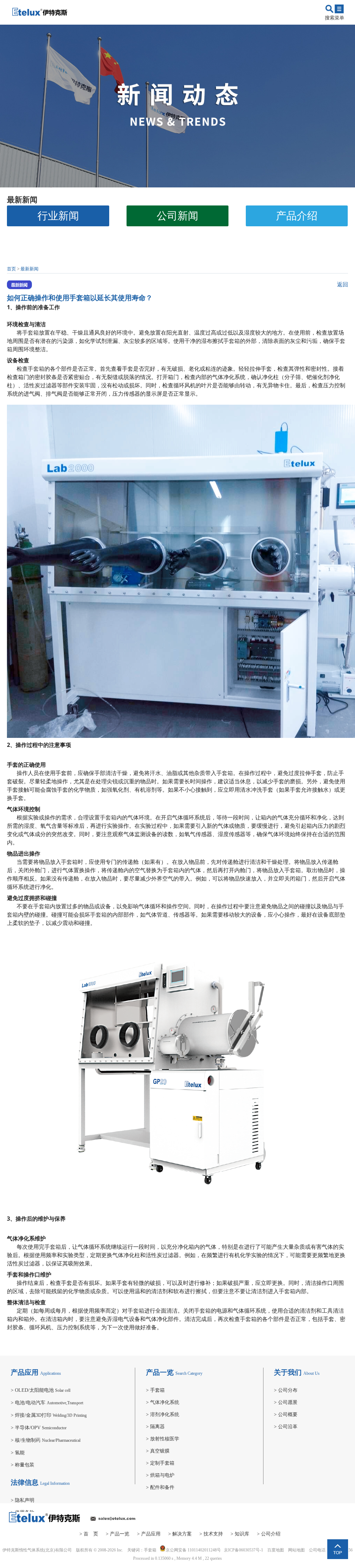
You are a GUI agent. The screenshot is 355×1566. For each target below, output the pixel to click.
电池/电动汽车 (47, 1402)
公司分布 (285, 1390)
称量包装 (22, 1464)
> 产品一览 (117, 1533)
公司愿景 (285, 1402)
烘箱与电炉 (160, 1475)
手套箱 (30, 332)
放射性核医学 (162, 1438)
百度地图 (275, 1550)
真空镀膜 (158, 1451)
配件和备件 (160, 1487)
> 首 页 (88, 1533)
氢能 (18, 1452)
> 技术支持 (211, 1533)
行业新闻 (58, 215)
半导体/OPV (39, 1427)
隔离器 (155, 1426)
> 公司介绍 (268, 1533)
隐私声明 (22, 1500)
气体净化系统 (162, 1402)
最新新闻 (29, 268)
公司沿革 (285, 1426)
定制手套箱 (160, 1463)
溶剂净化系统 (162, 1414)
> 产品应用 (149, 1533)
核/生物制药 (45, 1440)
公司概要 (285, 1414)
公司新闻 (177, 215)
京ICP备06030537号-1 (243, 1550)
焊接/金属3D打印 (49, 1415)
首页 (11, 268)
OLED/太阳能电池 (40, 1390)
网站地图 (296, 1550)
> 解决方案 (180, 1533)
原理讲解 (58, 236)
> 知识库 (240, 1533)
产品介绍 (297, 215)
